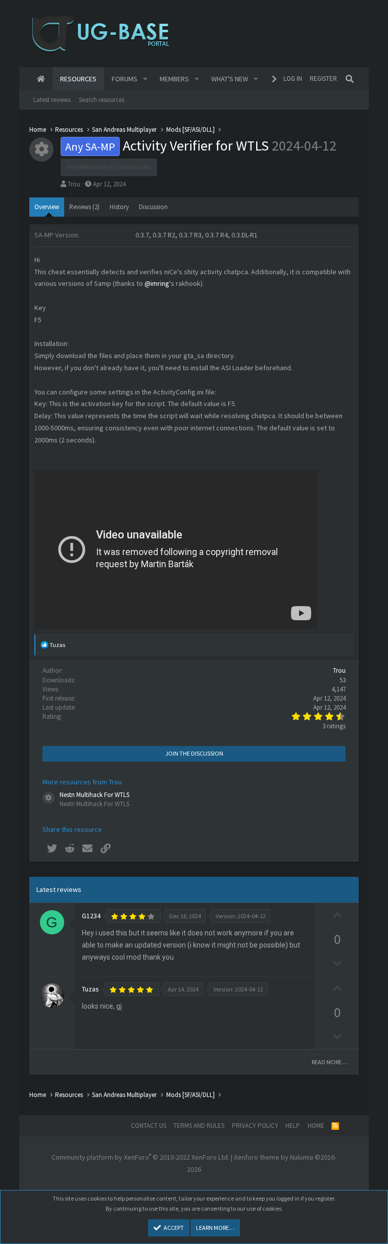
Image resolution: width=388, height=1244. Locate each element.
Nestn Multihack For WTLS (94, 794)
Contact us (148, 1125)
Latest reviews (52, 99)
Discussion (153, 207)
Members (174, 78)
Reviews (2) (84, 207)
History (119, 207)
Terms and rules (198, 1125)
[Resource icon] (48, 798)
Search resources (101, 99)
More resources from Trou (82, 781)
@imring (156, 283)
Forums (124, 78)
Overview (46, 207)
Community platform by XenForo (140, 1157)
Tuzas (90, 988)
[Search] (350, 78)
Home (41, 78)
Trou (74, 184)
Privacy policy (255, 1125)
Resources (78, 78)
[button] (145, 78)
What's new (229, 78)
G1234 (91, 915)
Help (292, 1125)
